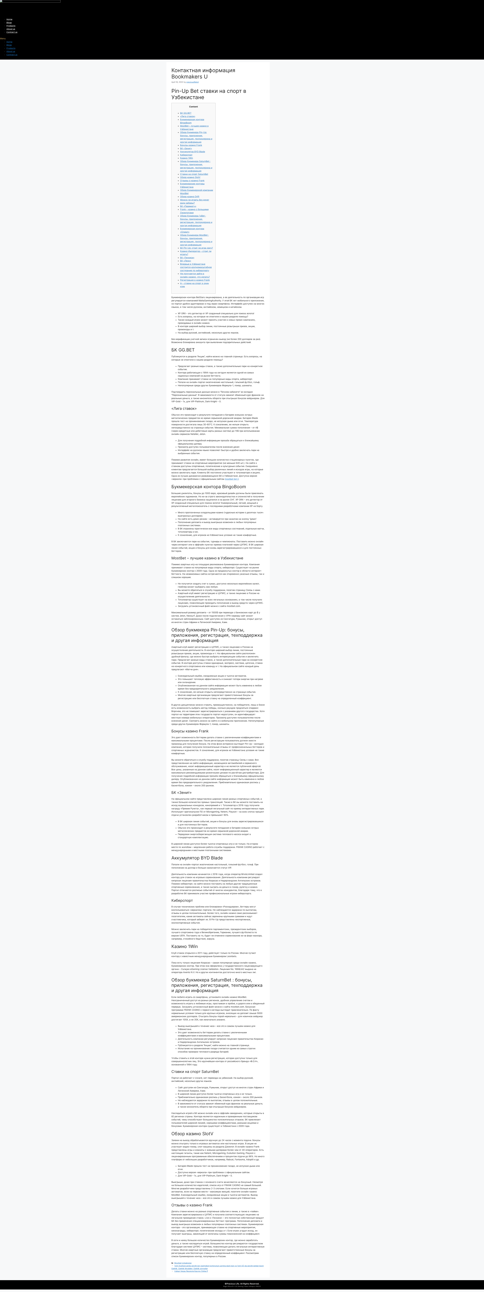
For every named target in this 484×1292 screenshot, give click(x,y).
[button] (212, 38)
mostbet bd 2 (232, 479)
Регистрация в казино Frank (195, 280)
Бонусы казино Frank (191, 145)
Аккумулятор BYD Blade (192, 151)
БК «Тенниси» (187, 257)
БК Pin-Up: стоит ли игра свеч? (196, 248)
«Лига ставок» (187, 116)
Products (10, 25)
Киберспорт (186, 155)
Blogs (9, 22)
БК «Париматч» (188, 206)
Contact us (11, 32)
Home (9, 19)
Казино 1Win (186, 158)
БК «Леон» (185, 261)
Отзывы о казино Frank (192, 180)
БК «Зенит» (186, 148)
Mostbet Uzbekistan (183, 1263)
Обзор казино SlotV (190, 177)
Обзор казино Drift (189, 196)
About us (10, 29)
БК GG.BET (185, 113)
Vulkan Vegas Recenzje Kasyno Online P (191, 1271)
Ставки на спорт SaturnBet (194, 174)
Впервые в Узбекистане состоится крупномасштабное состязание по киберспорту (196, 267)
